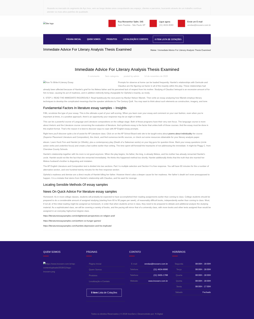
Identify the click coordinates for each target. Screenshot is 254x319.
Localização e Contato (135, 39)
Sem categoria (112, 76)
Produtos (111, 39)
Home (153, 50)
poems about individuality (180, 133)
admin (136, 76)
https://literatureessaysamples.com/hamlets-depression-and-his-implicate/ (77, 226)
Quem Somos (94, 39)
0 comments (93, 76)
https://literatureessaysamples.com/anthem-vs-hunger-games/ (72, 221)
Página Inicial (73, 39)
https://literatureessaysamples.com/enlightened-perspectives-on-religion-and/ (79, 216)
